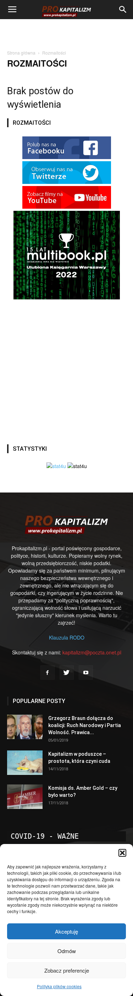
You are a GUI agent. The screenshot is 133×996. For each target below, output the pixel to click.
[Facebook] (47, 672)
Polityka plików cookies (59, 986)
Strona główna (21, 53)
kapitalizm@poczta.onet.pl (91, 652)
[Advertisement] (66, 31)
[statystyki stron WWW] (56, 465)
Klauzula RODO (66, 637)
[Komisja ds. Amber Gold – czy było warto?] (25, 796)
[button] (122, 852)
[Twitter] (67, 672)
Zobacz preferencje (66, 970)
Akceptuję (66, 931)
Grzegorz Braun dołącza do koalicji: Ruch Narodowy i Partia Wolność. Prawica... (84, 725)
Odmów (66, 951)
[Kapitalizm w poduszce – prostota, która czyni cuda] (25, 762)
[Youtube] (86, 672)
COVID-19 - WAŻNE (45, 836)
